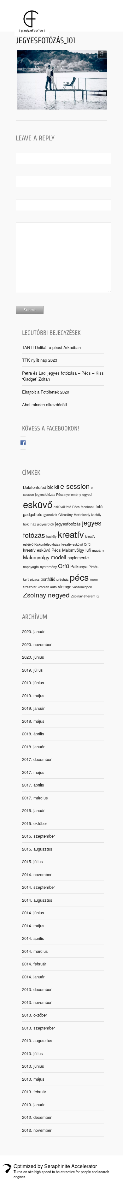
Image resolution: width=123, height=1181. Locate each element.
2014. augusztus (37, 900)
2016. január (33, 810)
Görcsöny (65, 514)
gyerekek (50, 514)
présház (62, 579)
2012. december (36, 1117)
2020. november (36, 644)
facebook (87, 506)
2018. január (33, 747)
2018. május (33, 721)
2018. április (33, 734)
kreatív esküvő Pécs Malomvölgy (53, 550)
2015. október (34, 823)
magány (98, 550)
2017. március (35, 798)
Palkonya (78, 566)
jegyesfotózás (68, 524)
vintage (64, 587)
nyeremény (48, 566)
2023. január (33, 631)
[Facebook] (23, 443)
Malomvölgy (36, 557)
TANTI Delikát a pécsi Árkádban (51, 347)
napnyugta (31, 566)
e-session (75, 486)
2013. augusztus (37, 1040)
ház (33, 524)
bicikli (53, 486)
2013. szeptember (38, 1028)
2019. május (33, 695)
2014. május (33, 926)
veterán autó (47, 587)
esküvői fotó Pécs (66, 506)
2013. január (33, 1104)
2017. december (36, 759)
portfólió (48, 579)
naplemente (78, 558)
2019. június (33, 682)
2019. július (32, 670)
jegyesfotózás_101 (45, 40)
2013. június (33, 1066)
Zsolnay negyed (46, 594)
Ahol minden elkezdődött (44, 404)
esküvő (37, 504)
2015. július (32, 861)
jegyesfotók (45, 524)
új (98, 596)
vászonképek (82, 587)
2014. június (33, 913)
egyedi (87, 494)
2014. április (33, 938)
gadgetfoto (32, 514)
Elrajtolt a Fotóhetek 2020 (45, 392)
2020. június (33, 657)
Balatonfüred (34, 487)
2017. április (33, 785)
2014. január (33, 977)
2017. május (33, 772)
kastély (51, 536)
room (94, 579)
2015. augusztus (37, 849)
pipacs (34, 579)
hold (26, 524)
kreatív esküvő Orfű (76, 544)
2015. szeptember (38, 836)
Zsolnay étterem (83, 596)
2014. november (36, 874)
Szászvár (30, 587)
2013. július (32, 1053)
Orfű (63, 565)
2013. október (34, 1015)
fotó (99, 506)
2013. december (36, 989)
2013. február (34, 1092)
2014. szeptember (38, 887)
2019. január (33, 708)
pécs (79, 576)
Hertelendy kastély (87, 514)
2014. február (34, 964)
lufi (88, 550)
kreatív (71, 534)
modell (58, 557)
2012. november (36, 1130)
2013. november (36, 1002)
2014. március (35, 951)
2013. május (33, 1079)
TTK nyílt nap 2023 (39, 360)
